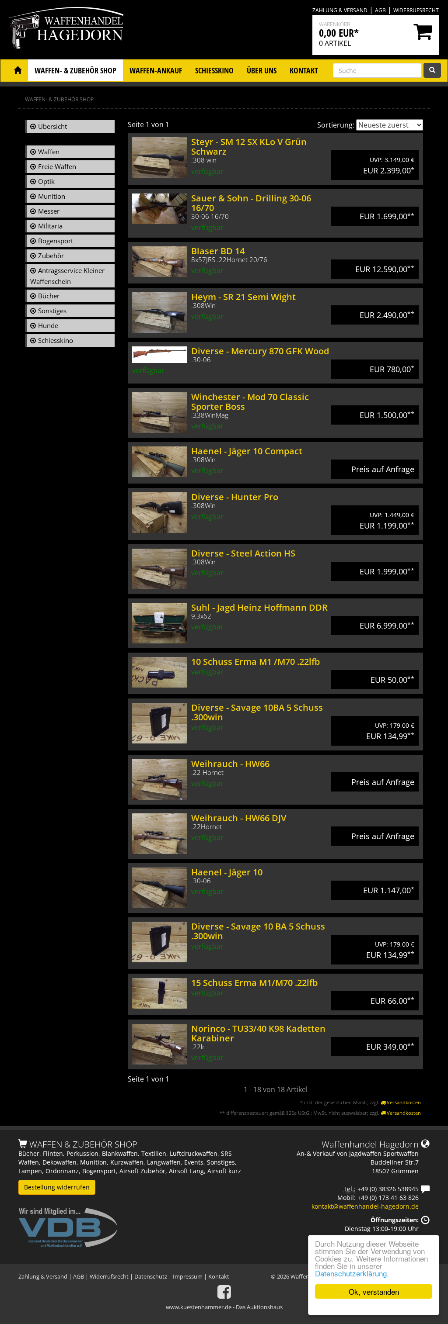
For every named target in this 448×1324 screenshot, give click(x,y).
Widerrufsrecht (416, 10)
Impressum (188, 1276)
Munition (51, 196)
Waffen (49, 151)
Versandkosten (403, 1102)
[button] (17, 70)
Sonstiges (52, 310)
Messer (49, 211)
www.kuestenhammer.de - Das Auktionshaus (224, 1307)
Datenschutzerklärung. (352, 1273)
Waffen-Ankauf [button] (156, 70)
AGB (380, 10)
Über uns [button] (261, 70)
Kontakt (218, 1276)
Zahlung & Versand (340, 10)
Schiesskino (55, 340)
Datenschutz (150, 1276)
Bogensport (55, 240)
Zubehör (51, 255)
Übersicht (52, 126)
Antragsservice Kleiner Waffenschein (67, 276)
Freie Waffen (57, 166)
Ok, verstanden (374, 1291)
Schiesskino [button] (214, 70)
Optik (46, 181)
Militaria (50, 225)
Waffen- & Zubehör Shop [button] (75, 70)
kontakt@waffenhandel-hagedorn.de (365, 1206)
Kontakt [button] (304, 70)
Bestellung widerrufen (57, 1187)
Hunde (48, 325)
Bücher (49, 295)
